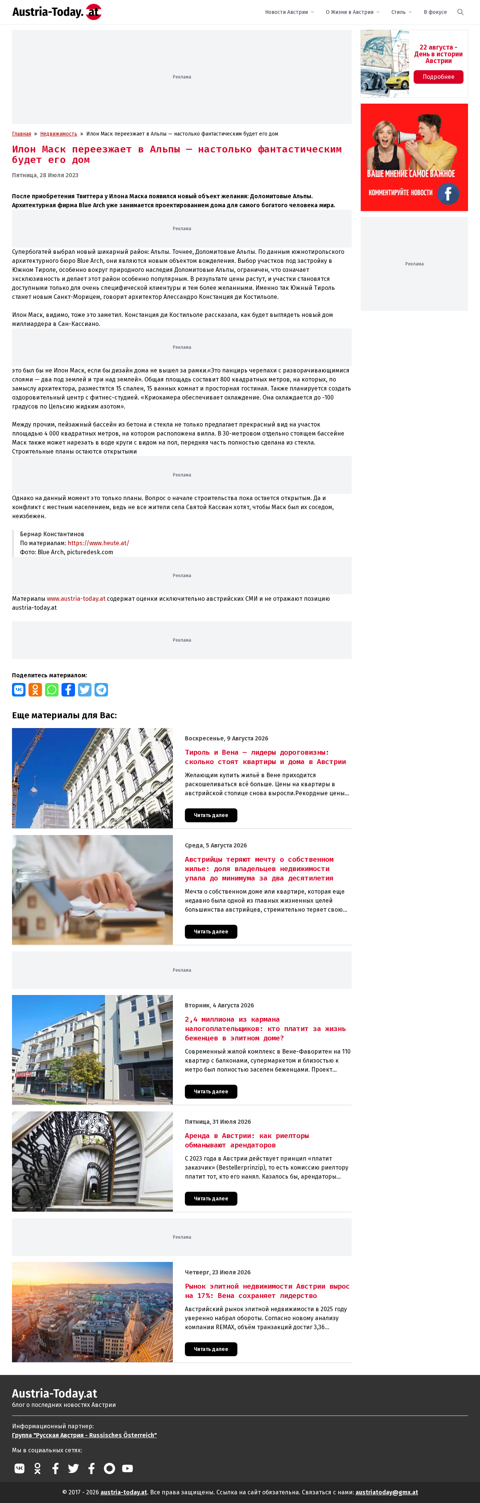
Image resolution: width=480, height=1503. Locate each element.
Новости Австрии (286, 12)
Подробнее (438, 76)
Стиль (399, 12)
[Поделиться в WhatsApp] (51, 689)
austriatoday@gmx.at (387, 1492)
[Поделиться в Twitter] (85, 689)
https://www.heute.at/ (98, 543)
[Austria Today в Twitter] (73, 1468)
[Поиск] (460, 12)
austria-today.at (123, 1492)
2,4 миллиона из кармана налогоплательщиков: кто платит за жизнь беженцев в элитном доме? (132, 999)
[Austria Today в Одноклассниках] (37, 1468)
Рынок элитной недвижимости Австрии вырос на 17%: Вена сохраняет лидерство (114, 1266)
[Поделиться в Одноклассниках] (35, 689)
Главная (21, 134)
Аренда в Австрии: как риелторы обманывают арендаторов (86, 1115)
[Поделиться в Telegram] (101, 689)
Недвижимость (58, 134)
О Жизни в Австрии (350, 12)
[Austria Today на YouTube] (127, 1468)
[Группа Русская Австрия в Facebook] (91, 1468)
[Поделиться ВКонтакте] (19, 689)
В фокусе (435, 12)
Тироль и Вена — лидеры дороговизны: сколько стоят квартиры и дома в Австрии (115, 732)
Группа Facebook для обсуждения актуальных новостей (409, 112)
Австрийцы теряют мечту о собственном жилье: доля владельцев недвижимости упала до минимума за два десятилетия (163, 839)
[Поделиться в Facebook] (68, 689)
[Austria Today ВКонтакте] (19, 1468)
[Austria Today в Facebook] (55, 1468)
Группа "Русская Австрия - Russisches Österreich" (84, 1435)
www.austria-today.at (76, 598)
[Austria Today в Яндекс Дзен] (109, 1468)
